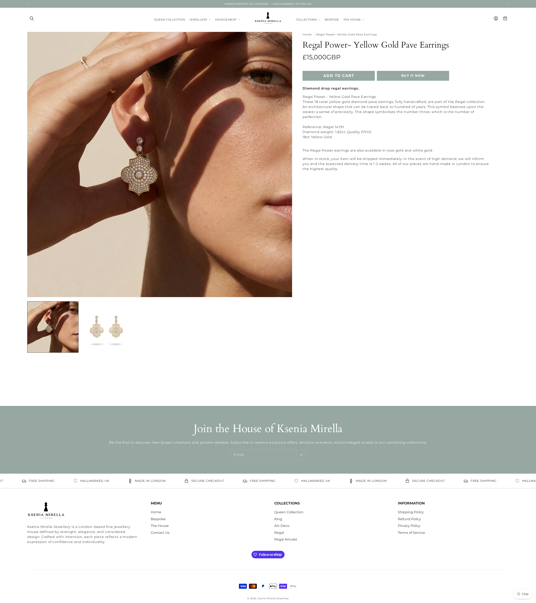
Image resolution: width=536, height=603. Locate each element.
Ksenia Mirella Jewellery (273, 598)
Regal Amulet (285, 539)
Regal (279, 532)
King (278, 519)
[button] (31, 18)
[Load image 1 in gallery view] (53, 327)
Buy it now (413, 76)
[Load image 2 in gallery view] (106, 327)
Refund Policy (409, 519)
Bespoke (158, 519)
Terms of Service (411, 532)
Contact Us (160, 532)
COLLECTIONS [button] (287, 503)
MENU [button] (156, 503)
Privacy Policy (409, 526)
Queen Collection (288, 512)
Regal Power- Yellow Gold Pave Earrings (346, 34)
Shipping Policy (411, 512)
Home (307, 34)
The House (160, 526)
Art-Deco (281, 526)
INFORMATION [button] (411, 503)
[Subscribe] (300, 454)
